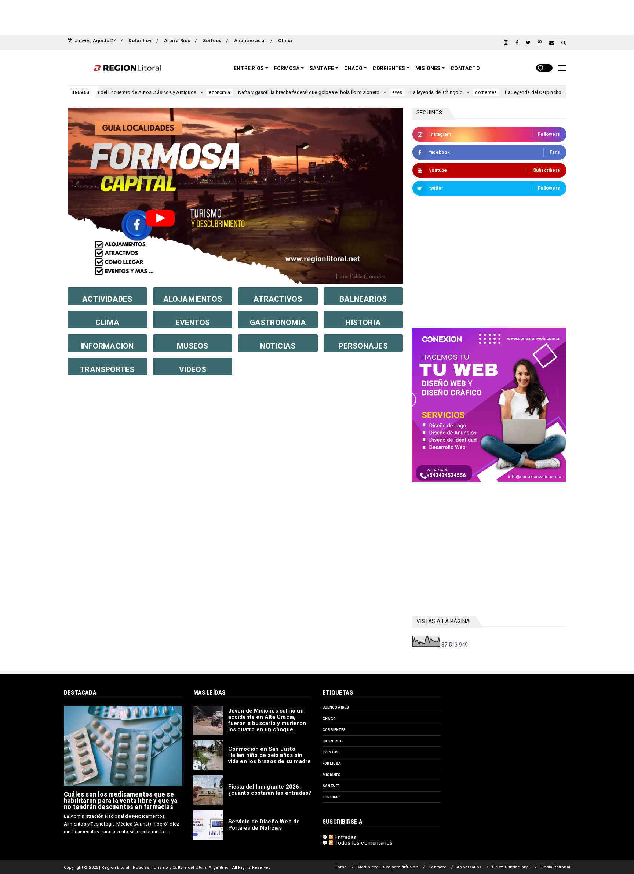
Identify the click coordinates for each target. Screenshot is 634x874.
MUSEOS (192, 346)
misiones (332, 775)
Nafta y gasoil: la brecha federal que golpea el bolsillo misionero (275, 92)
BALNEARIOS (363, 299)
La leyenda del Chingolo (404, 92)
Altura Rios (177, 40)
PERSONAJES (363, 346)
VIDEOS (192, 369)
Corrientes (388, 68)
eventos (331, 752)
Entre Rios (249, 68)
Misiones (428, 68)
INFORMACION (107, 346)
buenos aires (336, 707)
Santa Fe (322, 68)
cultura (548, 92)
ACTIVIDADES (107, 299)
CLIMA (107, 322)
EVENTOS (192, 322)
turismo (331, 797)
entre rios (333, 741)
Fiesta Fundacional (511, 867)
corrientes (453, 92)
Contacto (465, 68)
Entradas (345, 837)
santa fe (331, 786)
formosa (332, 763)
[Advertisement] (317, 16)
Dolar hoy (140, 40)
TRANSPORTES (107, 369)
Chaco (353, 68)
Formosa (286, 68)
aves (364, 92)
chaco (329, 719)
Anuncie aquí (250, 40)
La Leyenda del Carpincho (500, 92)
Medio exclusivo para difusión (387, 867)
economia (186, 92)
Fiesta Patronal (555, 867)
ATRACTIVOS (278, 299)
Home (341, 867)
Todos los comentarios (363, 843)
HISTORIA (363, 322)
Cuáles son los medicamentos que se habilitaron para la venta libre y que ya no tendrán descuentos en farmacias (120, 800)
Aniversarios (469, 867)
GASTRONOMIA (278, 322)
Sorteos (212, 40)
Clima (285, 40)
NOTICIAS (278, 346)
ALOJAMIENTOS (192, 299)
